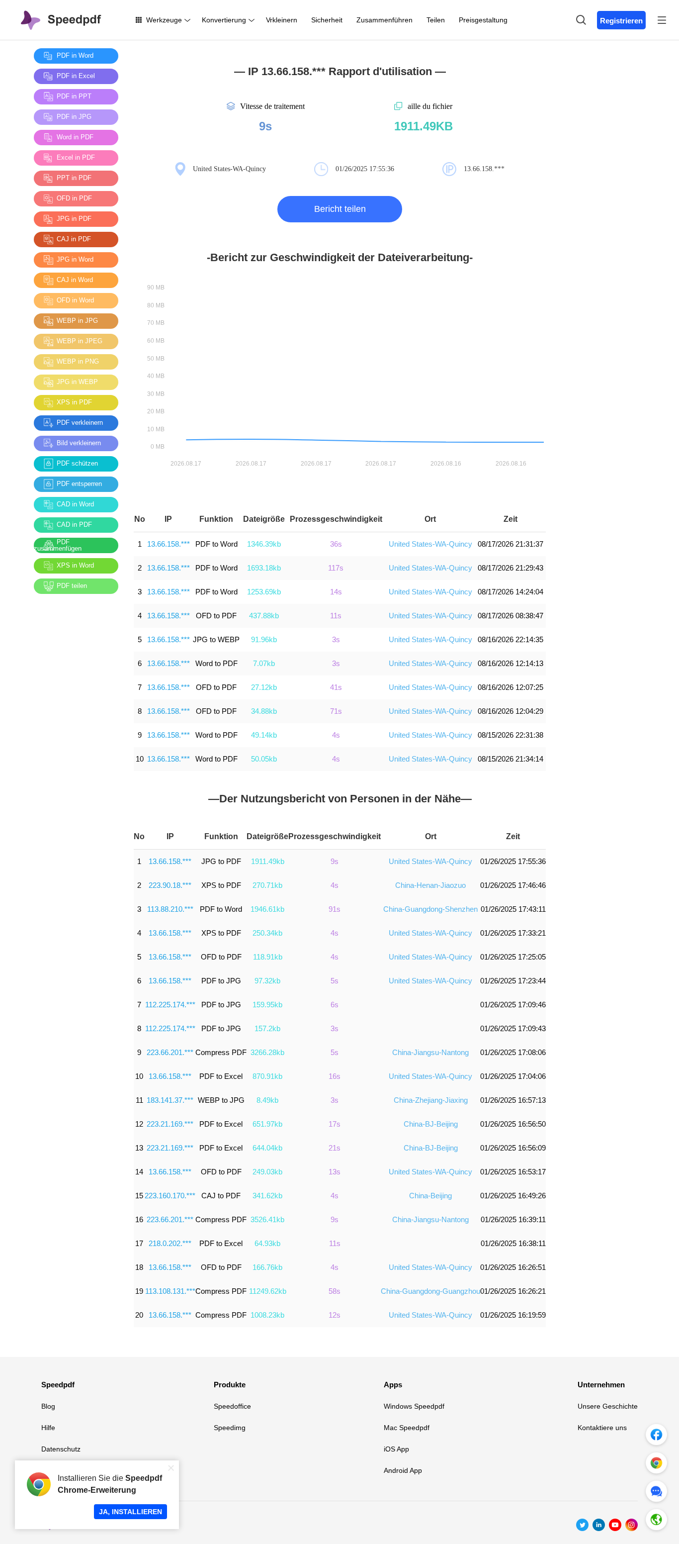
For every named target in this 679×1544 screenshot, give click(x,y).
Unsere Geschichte (608, 1406)
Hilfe (48, 1428)
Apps (393, 1384)
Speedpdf (58, 1384)
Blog (48, 1406)
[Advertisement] (73, 750)
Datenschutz (61, 1449)
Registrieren (621, 20)
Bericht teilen (340, 209)
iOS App (396, 1449)
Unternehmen (601, 1384)
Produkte (230, 1384)
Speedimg (230, 1428)
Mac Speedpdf (406, 1428)
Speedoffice (232, 1406)
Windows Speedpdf (414, 1406)
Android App (403, 1470)
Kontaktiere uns (602, 1428)
